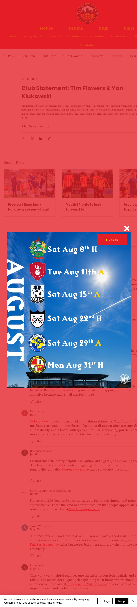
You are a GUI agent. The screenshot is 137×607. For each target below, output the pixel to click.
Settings (105, 601)
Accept (121, 601)
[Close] (133, 601)
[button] (126, 228)
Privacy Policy (54, 602)
